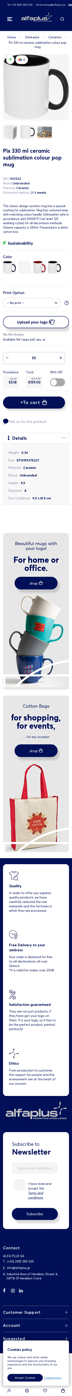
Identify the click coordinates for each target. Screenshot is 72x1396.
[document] (34, 1365)
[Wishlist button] (45, 1391)
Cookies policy (53, 1377)
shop (34, 583)
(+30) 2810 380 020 (20, 1261)
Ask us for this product (28, 421)
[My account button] (9, 1391)
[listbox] (36, 268)
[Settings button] (27, 1391)
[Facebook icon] (7, 1292)
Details (19, 438)
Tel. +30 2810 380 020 (20, 4)
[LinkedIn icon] (23, 1292)
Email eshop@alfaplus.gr (50, 4)
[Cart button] (63, 1391)
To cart (31, 402)
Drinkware (32, 37)
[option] (9, 267)
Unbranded (21, 183)
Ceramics (55, 37)
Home (11, 37)
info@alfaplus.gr (18, 1268)
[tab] (36, 438)
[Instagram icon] (15, 1292)
